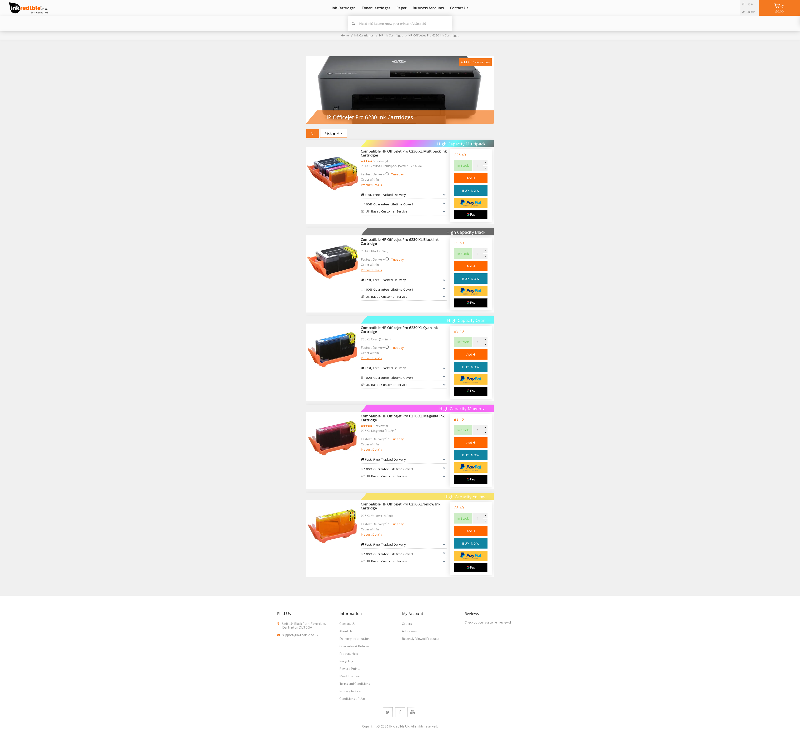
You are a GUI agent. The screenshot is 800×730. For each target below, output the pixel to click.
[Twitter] (388, 712)
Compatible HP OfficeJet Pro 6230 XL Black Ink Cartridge (400, 241)
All (313, 133)
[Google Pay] (471, 214)
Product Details (371, 184)
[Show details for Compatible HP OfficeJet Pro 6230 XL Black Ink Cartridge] (332, 261)
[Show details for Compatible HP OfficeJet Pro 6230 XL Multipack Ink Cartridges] (332, 173)
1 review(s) (380, 426)
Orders (407, 623)
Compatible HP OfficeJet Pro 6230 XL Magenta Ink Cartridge (402, 418)
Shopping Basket (779, 8)
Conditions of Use (352, 698)
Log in (750, 3)
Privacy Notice (350, 691)
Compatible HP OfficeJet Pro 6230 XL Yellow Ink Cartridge (400, 506)
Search (353, 23)
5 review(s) (380, 161)
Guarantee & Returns (354, 646)
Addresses (409, 631)
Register (751, 11)
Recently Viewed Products (420, 638)
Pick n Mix (334, 133)
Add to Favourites (475, 62)
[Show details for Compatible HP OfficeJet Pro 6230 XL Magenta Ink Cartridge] (332, 438)
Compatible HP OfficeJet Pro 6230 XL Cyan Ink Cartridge (399, 329)
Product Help (348, 653)
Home (345, 35)
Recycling (346, 661)
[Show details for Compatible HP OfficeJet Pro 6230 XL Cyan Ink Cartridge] (332, 350)
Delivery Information (354, 638)
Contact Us (347, 623)
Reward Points (349, 668)
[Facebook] (400, 712)
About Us (345, 631)
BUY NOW (471, 190)
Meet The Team (350, 676)
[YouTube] (412, 712)
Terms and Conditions (354, 683)
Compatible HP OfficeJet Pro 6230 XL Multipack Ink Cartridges (404, 153)
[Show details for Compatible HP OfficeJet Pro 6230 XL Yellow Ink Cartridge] (332, 526)
